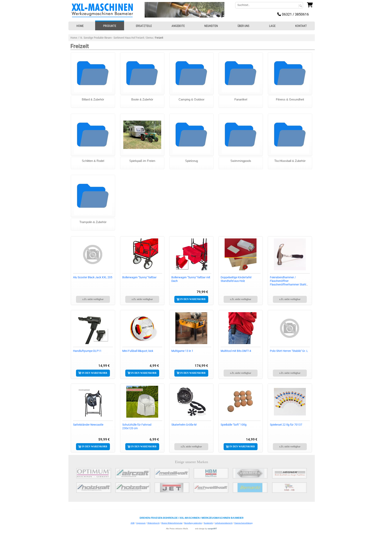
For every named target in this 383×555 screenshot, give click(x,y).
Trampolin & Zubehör (93, 222)
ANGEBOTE (178, 26)
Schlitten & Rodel (93, 160)
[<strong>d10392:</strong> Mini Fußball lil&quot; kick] (142, 328)
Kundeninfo (208, 523)
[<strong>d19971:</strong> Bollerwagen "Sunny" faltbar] (142, 254)
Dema (149, 37)
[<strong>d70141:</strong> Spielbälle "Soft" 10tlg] (241, 402)
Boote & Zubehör (142, 99)
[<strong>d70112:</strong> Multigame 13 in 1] (191, 328)
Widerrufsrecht (153, 523)
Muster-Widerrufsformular (172, 523)
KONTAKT (301, 26)
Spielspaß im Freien (142, 160)
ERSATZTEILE (144, 26)
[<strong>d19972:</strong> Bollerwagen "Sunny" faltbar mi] (191, 254)
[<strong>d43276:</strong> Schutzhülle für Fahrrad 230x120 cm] (142, 402)
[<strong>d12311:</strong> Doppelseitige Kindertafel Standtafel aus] (241, 254)
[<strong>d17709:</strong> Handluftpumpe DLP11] (93, 328)
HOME (80, 26)
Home (73, 37)
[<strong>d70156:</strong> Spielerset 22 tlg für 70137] (290, 402)
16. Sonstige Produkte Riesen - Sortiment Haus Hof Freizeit (111, 37)
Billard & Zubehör (93, 99)
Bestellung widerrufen (193, 523)
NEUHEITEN (211, 26)
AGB (132, 523)
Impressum (141, 523)
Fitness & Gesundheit (290, 99)
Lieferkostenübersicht (224, 523)
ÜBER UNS (243, 26)
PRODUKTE (109, 26)
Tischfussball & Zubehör (290, 160)
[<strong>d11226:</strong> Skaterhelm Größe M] (191, 402)
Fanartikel (240, 99)
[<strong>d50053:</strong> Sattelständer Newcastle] (93, 402)
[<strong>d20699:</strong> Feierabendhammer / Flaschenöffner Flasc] (290, 254)
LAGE (272, 26)
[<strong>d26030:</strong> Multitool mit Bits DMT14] (241, 328)
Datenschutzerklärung (243, 523)
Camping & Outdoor (191, 99)
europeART (212, 529)
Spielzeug (191, 160)
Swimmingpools (240, 160)
